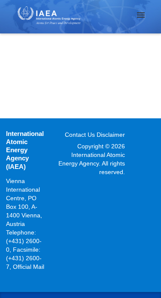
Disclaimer (111, 134)
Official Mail (28, 266)
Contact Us (80, 134)
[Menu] (141, 15)
